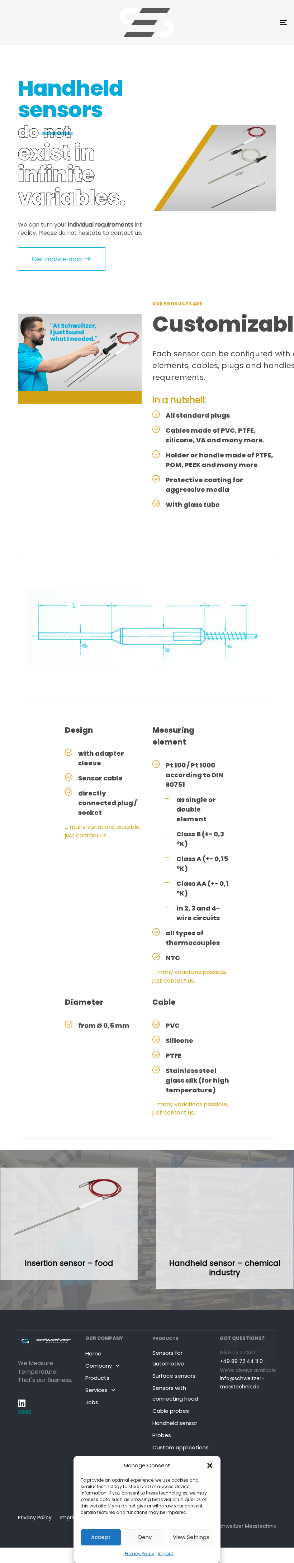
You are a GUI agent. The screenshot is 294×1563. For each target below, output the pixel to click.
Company (98, 1365)
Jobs (91, 1402)
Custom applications (180, 1447)
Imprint (165, 1553)
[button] (209, 1465)
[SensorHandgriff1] (69, 1224)
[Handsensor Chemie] (225, 1228)
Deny (145, 1537)
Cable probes (170, 1411)
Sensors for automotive (168, 1358)
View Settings (191, 1537)
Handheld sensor (174, 1423)
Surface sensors (173, 1375)
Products (97, 1378)
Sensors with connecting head (175, 1393)
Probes (161, 1435)
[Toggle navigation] (240, 22)
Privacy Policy (139, 1553)
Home (93, 1353)
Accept (101, 1537)
